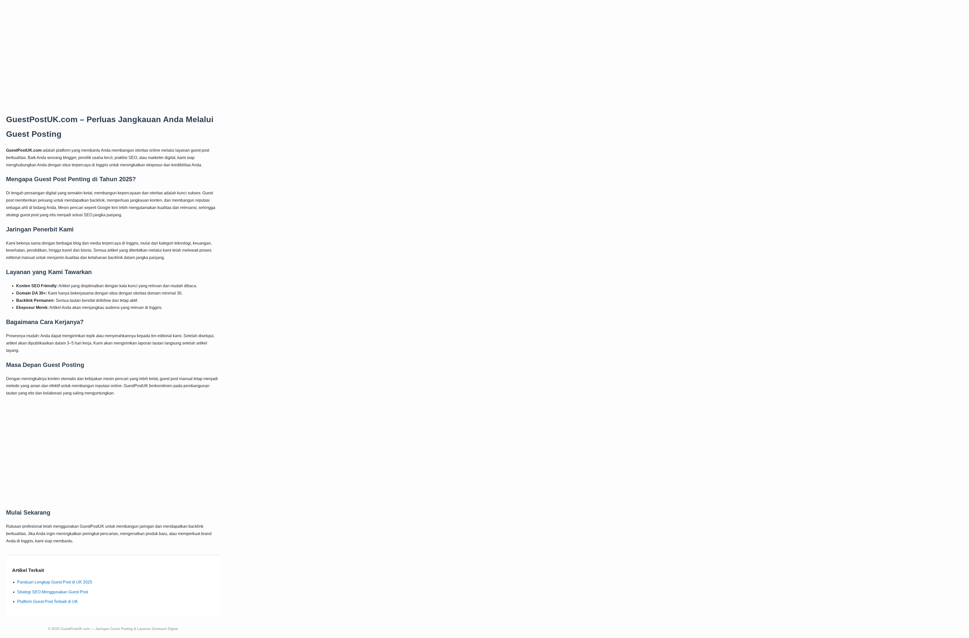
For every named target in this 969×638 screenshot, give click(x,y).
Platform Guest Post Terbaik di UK (47, 601)
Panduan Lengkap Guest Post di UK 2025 (54, 582)
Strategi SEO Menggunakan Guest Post (52, 592)
